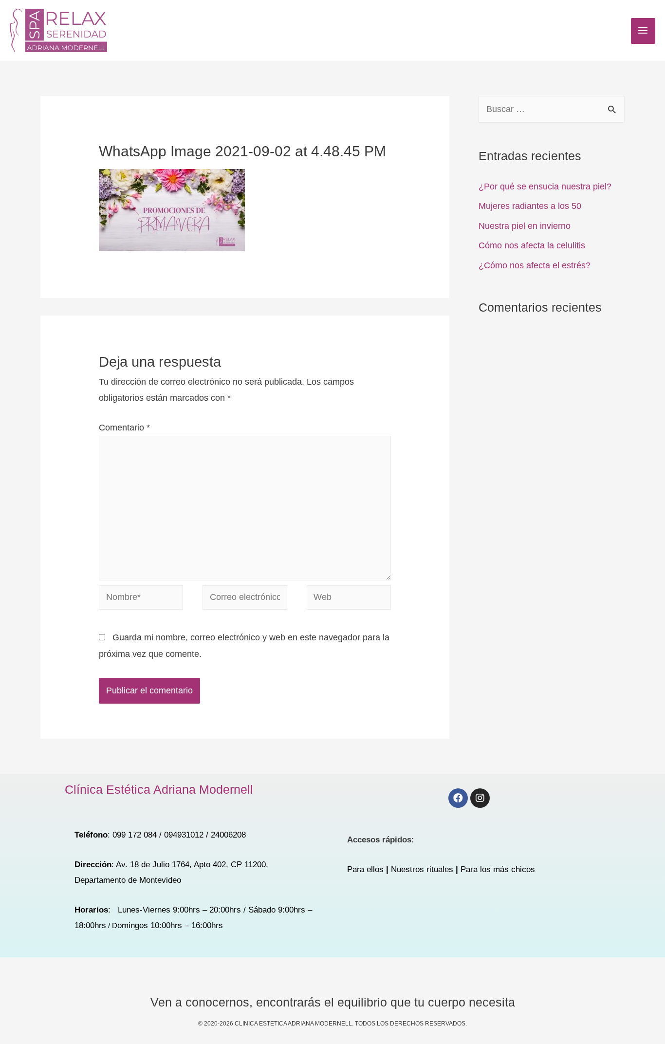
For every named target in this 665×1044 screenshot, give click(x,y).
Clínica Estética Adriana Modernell (159, 789)
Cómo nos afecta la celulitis (532, 245)
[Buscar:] (552, 109)
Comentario (124, 427)
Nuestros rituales (422, 869)
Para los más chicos (498, 869)
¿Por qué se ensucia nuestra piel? (545, 186)
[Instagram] (480, 798)
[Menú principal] (643, 31)
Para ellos (365, 869)
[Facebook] (458, 798)
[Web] (349, 599)
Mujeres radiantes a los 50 (530, 206)
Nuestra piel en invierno (525, 226)
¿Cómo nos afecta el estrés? (535, 265)
